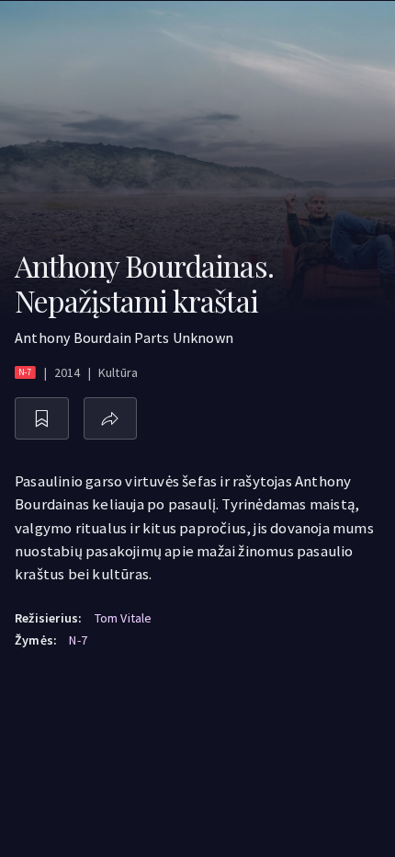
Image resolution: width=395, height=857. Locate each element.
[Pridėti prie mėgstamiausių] (42, 418)
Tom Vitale (123, 618)
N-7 (78, 640)
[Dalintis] (111, 418)
